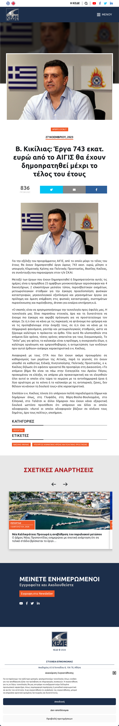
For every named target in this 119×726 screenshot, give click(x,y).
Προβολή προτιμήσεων (59, 718)
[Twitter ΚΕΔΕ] (105, 3)
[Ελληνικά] (8, 3)
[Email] (74, 189)
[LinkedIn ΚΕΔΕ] (111, 3)
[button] (114, 672)
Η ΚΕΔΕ (75, 3)
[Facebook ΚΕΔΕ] (100, 3)
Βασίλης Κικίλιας (21, 444)
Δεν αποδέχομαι (59, 710)
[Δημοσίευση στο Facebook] (96, 189)
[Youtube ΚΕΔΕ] (94, 3)
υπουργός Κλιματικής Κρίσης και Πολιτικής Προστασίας (60, 444)
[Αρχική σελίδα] (12, 14)
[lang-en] (13, 3)
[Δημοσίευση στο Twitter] (51, 189)
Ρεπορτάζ (18, 430)
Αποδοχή (59, 701)
